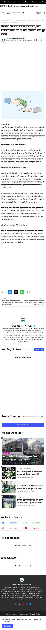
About (15, 614)
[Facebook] (10, 292)
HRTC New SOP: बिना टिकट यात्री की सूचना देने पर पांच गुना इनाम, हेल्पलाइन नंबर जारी (30, 487)
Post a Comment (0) (23, 425)
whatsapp (36, 523)
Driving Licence (13, 2)
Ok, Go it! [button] (7, 626)
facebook (13, 523)
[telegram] (30, 604)
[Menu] (3, 13)
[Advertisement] (23, 68)
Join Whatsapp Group (29, 2)
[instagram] (26, 604)
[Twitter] (16, 292)
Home (3, 20)
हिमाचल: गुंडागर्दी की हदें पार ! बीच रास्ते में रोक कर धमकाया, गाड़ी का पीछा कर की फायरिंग (30, 501)
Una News (9, 20)
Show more (39, 349)
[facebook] (15, 604)
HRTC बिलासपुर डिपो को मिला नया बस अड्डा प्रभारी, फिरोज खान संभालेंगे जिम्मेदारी (29, 473)
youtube (36, 528)
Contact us (24, 614)
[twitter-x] (19, 604)
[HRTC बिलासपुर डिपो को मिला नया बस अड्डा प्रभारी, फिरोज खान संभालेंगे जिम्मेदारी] (9, 473)
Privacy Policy (35, 614)
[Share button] (27, 292)
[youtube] (23, 604)
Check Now (6, 621)
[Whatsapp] (22, 292)
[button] (38, 13)
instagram (13, 528)
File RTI (3, 2)
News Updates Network (22, 326)
